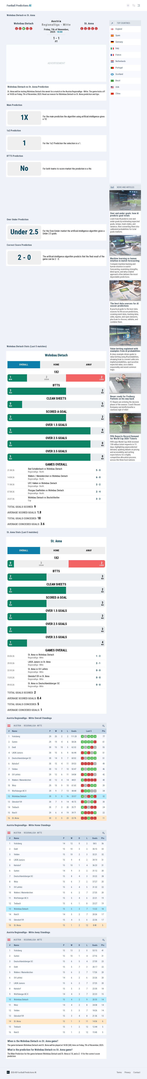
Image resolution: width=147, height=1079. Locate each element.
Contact (136, 1072)
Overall (23, 364)
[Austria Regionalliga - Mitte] (103, 726)
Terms (119, 1072)
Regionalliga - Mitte (32, 725)
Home (56, 364)
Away (89, 364)
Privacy (127, 1072)
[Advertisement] (56, 63)
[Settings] (134, 5)
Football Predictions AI (26, 1072)
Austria (17, 725)
